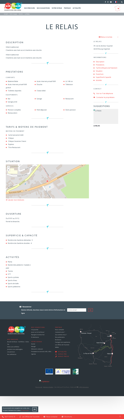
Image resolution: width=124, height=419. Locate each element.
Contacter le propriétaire (105, 97)
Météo (57, 347)
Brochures (58, 340)
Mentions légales (48, 387)
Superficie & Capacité (103, 77)
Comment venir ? (60, 332)
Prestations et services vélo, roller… (41, 351)
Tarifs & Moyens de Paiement (106, 68)
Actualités (77, 8)
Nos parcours (29, 8)
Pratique (67, 8)
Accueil (6, 14)
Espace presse (63, 356)
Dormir (21, 14)
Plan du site (38, 387)
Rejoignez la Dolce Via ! (38, 335)
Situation (99, 71)
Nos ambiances (11, 354)
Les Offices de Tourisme (62, 345)
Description (100, 62)
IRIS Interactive (84, 387)
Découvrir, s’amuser (37, 349)
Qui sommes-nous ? (61, 335)
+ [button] (8, 167)
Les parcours (11, 352)
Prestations (100, 65)
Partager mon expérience (62, 342)
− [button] (8, 170)
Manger (33, 346)
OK (35, 409)
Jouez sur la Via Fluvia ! (37, 332)
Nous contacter (59, 329)
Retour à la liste (106, 37)
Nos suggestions (43, 8)
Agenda (33, 354)
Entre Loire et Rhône (13, 347)
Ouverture (99, 74)
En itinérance (35, 337)
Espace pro (62, 354)
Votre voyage (57, 8)
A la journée (34, 329)
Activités (99, 80)
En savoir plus (25, 410)
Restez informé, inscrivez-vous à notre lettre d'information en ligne (43, 311)
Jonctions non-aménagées (15, 349)
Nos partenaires (60, 337)
